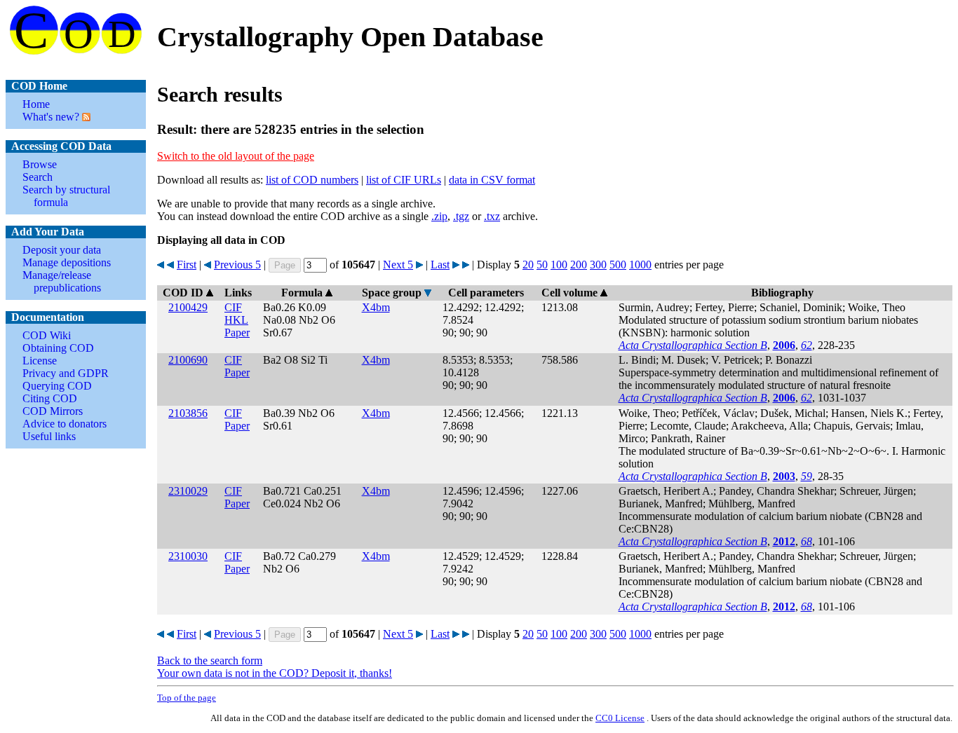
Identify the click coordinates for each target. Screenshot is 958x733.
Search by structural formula (66, 196)
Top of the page (186, 697)
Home (36, 104)
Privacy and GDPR (65, 373)
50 (542, 264)
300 (598, 264)
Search (37, 177)
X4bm (376, 307)
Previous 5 (237, 264)
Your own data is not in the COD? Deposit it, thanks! (274, 673)
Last (440, 264)
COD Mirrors (52, 411)
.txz (492, 216)
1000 (640, 264)
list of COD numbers (312, 180)
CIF (233, 307)
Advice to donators (64, 424)
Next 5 (398, 264)
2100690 (188, 360)
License (39, 360)
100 (559, 264)
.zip (439, 216)
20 (528, 264)
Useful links (49, 436)
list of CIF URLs (403, 180)
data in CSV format (492, 180)
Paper (237, 332)
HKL (236, 320)
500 (617, 264)
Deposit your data (61, 250)
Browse (39, 164)
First (186, 264)
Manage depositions (66, 262)
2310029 (188, 491)
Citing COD (49, 398)
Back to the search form (209, 660)
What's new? (50, 117)
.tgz (461, 216)
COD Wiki (46, 335)
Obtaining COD (58, 348)
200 (578, 264)
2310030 (188, 556)
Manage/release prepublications (61, 281)
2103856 (188, 413)
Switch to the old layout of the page (235, 156)
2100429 (188, 307)
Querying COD (57, 386)
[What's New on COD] (84, 117)
